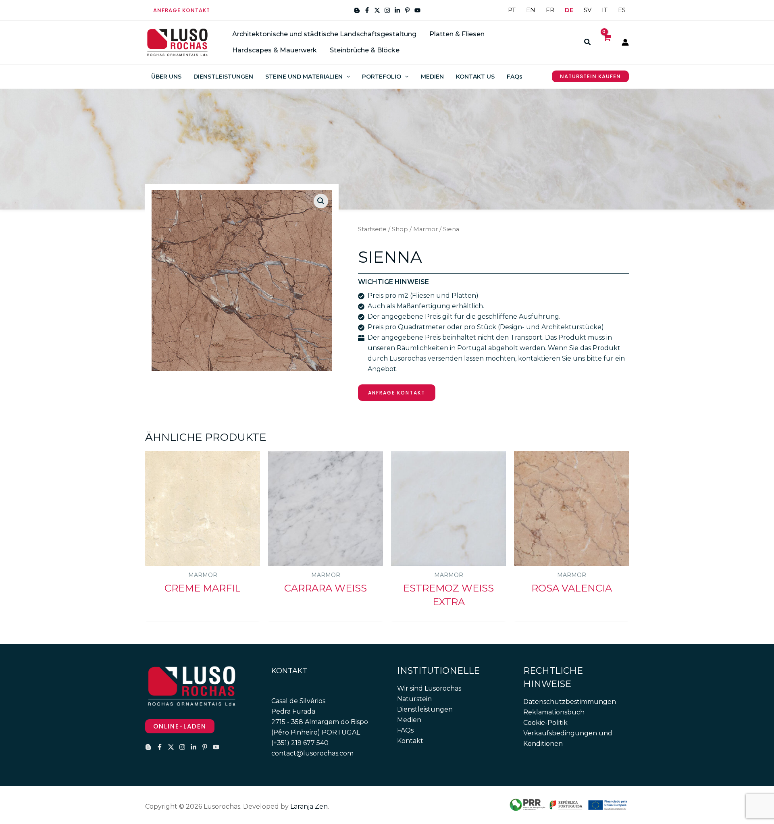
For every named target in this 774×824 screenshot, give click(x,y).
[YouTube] (417, 10)
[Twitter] (377, 10)
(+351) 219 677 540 (300, 743)
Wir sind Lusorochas (429, 688)
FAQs (405, 730)
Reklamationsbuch (554, 712)
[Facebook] (367, 10)
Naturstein (414, 699)
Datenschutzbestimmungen (569, 702)
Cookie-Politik (545, 722)
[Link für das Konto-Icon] (625, 42)
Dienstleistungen (425, 709)
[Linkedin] (397, 10)
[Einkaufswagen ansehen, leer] (606, 42)
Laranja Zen (309, 806)
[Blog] (357, 10)
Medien (409, 720)
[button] (181, 10)
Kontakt (410, 741)
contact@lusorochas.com (312, 753)
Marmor (425, 229)
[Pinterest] (407, 10)
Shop (400, 229)
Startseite (372, 229)
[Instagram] (387, 10)
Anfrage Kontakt (396, 392)
